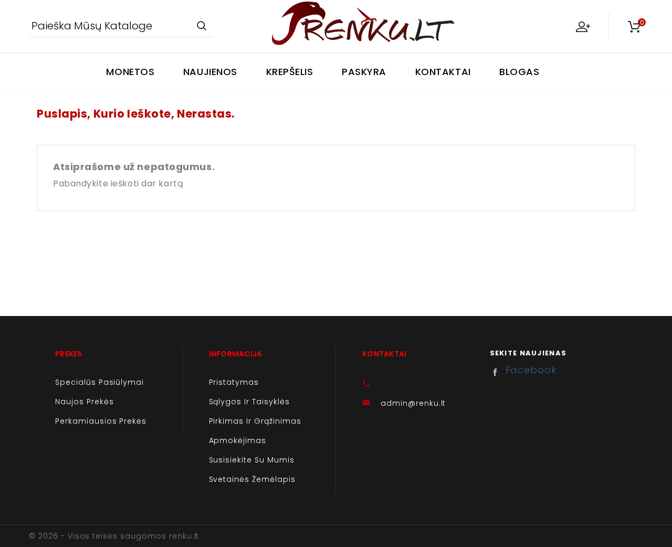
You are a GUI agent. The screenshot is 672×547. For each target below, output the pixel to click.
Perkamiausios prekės (100, 421)
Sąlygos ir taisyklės (249, 401)
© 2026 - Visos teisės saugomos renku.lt (114, 536)
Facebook (498, 372)
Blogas (519, 71)
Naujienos (210, 71)
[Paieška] (201, 26)
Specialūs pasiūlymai (99, 382)
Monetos (130, 71)
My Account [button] (583, 26)
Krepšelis (289, 71)
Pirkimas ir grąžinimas (255, 421)
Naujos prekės (84, 401)
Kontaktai (443, 71)
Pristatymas (234, 382)
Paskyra (364, 71)
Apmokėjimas (238, 440)
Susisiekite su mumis (252, 460)
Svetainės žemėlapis (252, 479)
